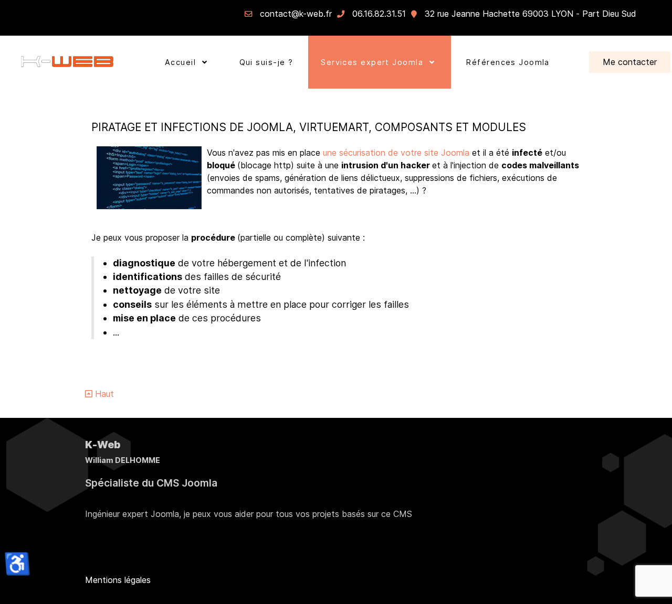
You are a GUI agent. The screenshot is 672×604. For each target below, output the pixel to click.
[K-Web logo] (67, 62)
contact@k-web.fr (296, 13)
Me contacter (630, 62)
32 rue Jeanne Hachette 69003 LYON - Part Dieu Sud (530, 13)
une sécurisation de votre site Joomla (397, 152)
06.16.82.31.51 (379, 13)
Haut (103, 394)
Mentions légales (118, 580)
